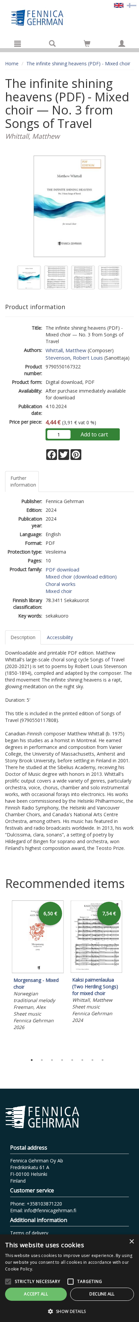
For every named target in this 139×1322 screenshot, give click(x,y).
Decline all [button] (101, 1294)
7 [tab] (92, 1060)
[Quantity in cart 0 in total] (87, 44)
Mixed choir (59, 591)
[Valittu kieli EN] (118, 5)
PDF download (62, 569)
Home (12, 63)
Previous (3, 975)
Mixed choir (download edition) (81, 576)
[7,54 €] (96, 971)
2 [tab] (41, 1060)
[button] (69, 1311)
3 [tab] (52, 1060)
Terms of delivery (29, 1233)
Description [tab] (22, 637)
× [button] (131, 1241)
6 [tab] (82, 1060)
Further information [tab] (23, 481)
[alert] (69, 1278)
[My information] (121, 43)
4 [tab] (62, 1060)
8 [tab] (102, 1060)
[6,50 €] (38, 971)
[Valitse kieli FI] (131, 5)
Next (130, 975)
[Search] (52, 43)
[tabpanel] (37, 966)
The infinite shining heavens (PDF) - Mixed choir (78, 63)
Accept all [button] (36, 1294)
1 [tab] (31, 1060)
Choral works (61, 584)
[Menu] (17, 43)
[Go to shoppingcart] (87, 43)
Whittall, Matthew (66, 350)
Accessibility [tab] (60, 637)
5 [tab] (72, 1060)
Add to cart (94, 434)
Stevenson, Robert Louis (74, 357)
